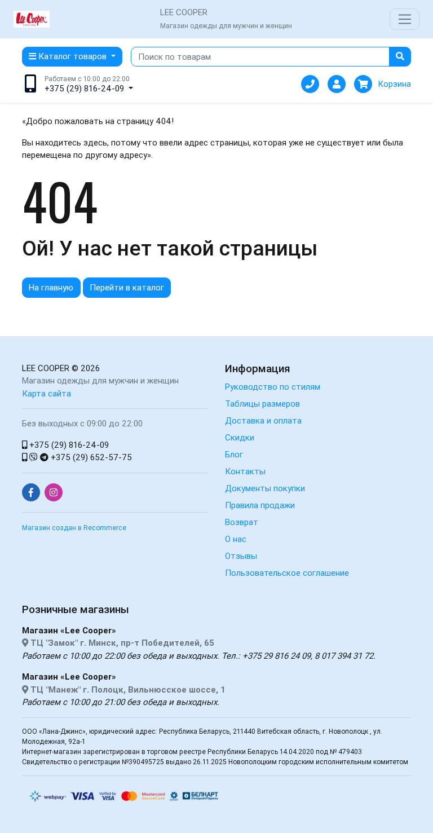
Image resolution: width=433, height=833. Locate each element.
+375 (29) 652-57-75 (90, 457)
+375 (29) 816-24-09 (68, 444)
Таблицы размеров (262, 403)
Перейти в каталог (127, 287)
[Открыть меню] (404, 19)
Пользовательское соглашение (287, 572)
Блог (234, 454)
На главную (51, 287)
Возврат (241, 522)
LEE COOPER (45, 368)
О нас (235, 539)
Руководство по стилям (272, 386)
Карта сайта (46, 393)
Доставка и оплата (263, 420)
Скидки (239, 437)
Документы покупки (265, 488)
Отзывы (241, 555)
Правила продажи (260, 505)
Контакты (245, 471)
